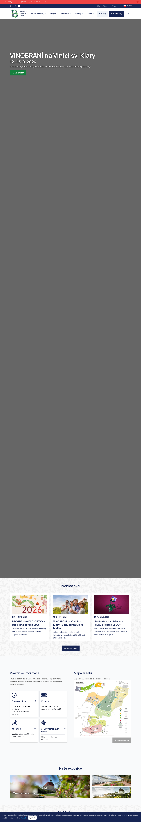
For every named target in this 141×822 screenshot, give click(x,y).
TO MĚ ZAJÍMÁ (18, 72)
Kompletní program (70, 648)
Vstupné (114, 6)
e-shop (103, 14)
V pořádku (32, 818)
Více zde (24, 818)
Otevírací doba (102, 6)
